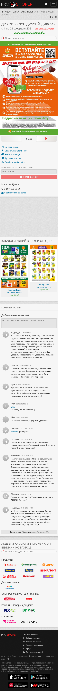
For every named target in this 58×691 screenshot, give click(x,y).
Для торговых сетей (34, 652)
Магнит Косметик (9, 622)
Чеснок (48, 576)
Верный (29, 576)
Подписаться (30, 177)
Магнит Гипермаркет (9, 576)
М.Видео (29, 599)
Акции (8, 11)
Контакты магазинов (34, 645)
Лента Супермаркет (29, 570)
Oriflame (29, 622)
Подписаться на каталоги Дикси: (17, 167)
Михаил (14, 431)
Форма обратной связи (15, 192)
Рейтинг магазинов (33, 641)
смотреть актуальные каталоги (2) (28, 32)
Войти (53, 16)
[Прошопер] (2, 11)
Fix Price (9, 610)
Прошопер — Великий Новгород (16, 4)
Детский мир (9, 587)
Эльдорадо (9, 599)
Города (28, 648)
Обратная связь (32, 634)
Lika (13, 406)
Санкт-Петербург (29, 11)
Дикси (16, 11)
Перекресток (29, 565)
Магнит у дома (48, 570)
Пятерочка (9, 565)
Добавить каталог (33, 638)
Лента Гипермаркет (9, 570)
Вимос (29, 610)
